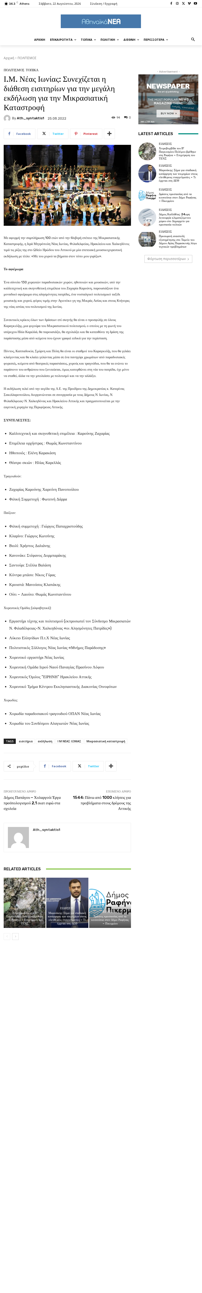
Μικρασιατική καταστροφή (106, 741)
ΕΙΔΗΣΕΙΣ (24, 908)
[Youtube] (195, 4)
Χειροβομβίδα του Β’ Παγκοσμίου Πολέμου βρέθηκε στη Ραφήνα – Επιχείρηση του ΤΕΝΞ (24, 918)
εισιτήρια (26, 741)
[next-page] (15, 936)
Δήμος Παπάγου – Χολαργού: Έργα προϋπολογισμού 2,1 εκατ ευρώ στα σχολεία (32, 803)
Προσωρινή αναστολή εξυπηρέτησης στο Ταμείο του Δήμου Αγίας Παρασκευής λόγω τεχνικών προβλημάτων (178, 241)
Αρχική (9, 58)
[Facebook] (171, 4)
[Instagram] (177, 4)
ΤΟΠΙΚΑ (32, 70)
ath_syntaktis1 (30, 118)
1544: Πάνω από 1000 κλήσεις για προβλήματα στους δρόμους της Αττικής (102, 803)
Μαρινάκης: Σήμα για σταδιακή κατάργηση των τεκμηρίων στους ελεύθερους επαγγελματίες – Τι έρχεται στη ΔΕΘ (67, 918)
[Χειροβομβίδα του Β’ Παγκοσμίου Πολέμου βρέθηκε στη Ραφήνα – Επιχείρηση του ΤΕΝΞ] (25, 903)
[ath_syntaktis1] (8, 118)
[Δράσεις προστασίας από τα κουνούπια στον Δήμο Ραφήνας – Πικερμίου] (110, 903)
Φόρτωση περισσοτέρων (166, 259)
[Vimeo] (189, 4)
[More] (109, 134)
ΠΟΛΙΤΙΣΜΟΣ (27, 58)
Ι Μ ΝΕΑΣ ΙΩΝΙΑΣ (69, 741)
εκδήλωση (45, 741)
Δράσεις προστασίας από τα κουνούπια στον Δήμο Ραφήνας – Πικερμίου (110, 920)
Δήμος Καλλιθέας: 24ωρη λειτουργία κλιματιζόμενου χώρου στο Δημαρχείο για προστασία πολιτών (175, 220)
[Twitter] (183, 4)
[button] (193, 39)
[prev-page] (7, 936)
